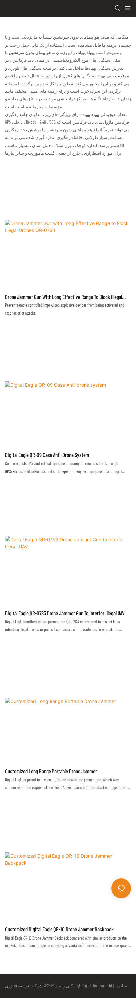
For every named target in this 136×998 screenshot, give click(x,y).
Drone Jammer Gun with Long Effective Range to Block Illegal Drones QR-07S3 (63, 297)
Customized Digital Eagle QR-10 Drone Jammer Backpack (59, 929)
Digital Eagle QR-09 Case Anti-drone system (47, 454)
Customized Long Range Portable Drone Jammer (51, 771)
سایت (121, 985)
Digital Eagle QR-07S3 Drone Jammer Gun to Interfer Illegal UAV (65, 613)
